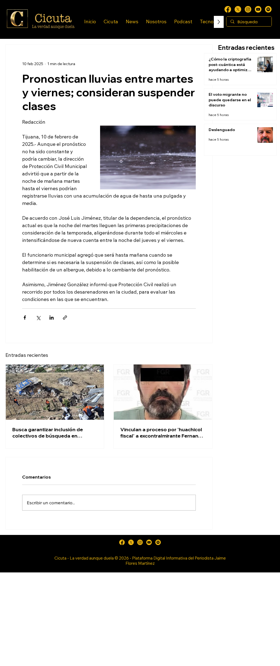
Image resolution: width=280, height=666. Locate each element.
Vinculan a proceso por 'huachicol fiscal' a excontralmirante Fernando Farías (162, 432)
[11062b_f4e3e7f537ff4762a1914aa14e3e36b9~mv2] (227, 9)
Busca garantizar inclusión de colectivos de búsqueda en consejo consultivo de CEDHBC (49, 432)
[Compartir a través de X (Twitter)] (38, 317)
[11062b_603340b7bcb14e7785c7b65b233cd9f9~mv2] (248, 9)
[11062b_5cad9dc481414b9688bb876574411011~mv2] (268, 9)
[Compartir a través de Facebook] (24, 317)
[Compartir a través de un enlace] (65, 317)
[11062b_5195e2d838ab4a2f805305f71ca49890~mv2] (238, 9)
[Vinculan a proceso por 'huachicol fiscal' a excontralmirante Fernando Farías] (163, 392)
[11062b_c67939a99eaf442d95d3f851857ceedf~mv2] (258, 9)
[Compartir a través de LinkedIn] (51, 317)
